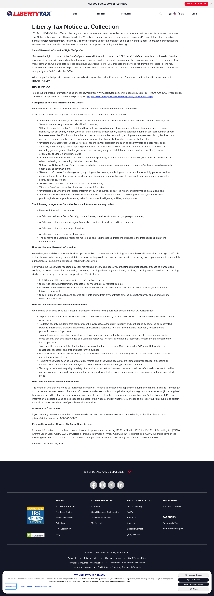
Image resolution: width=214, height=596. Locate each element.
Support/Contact (135, 528)
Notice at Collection (83, 567)
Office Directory (134, 506)
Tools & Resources (64, 517)
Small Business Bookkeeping (105, 512)
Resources (126, 13)
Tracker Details (26, 586)
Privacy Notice (91, 558)
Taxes (74, 13)
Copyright (72, 558)
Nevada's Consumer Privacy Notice (88, 562)
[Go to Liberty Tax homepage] (29, 14)
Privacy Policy (10, 586)
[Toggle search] (160, 14)
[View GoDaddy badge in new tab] (35, 535)
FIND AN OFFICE (197, 4)
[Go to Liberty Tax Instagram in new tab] (102, 485)
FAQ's (130, 512)
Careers (131, 523)
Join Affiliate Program (173, 528)
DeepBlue (96, 506)
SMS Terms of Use (137, 558)
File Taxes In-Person (65, 506)
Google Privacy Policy (44, 586)
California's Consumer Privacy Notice (127, 562)
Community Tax (170, 523)
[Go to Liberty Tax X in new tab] (111, 485)
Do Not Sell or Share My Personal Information (120, 567)
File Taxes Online (64, 512)
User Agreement (113, 558)
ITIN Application (63, 528)
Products (100, 13)
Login (194, 13)
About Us (131, 517)
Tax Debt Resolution (101, 517)
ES (182, 14)
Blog (58, 534)
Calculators (61, 523)
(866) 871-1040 (134, 534)
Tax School (96, 523)
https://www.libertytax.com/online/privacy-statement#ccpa (120, 96)
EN (170, 14)
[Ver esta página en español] (177, 13)
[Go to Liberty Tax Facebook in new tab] (93, 485)
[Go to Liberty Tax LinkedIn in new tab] (120, 485)
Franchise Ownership (173, 506)
